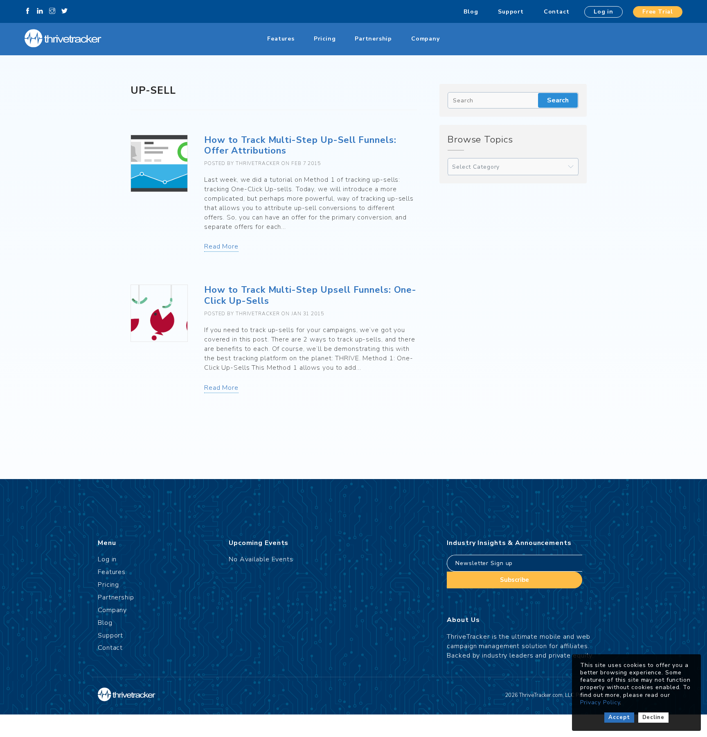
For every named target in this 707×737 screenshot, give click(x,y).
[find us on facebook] (28, 11)
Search (558, 100)
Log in (603, 12)
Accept (619, 717)
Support (511, 12)
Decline (653, 717)
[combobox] (513, 166)
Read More (221, 246)
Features (280, 39)
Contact (557, 12)
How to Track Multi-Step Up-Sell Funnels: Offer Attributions (300, 145)
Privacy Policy (600, 702)
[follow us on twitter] (64, 11)
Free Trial (657, 12)
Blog (471, 12)
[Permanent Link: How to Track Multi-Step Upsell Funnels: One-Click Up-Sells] (159, 313)
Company (425, 39)
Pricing (325, 39)
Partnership (373, 39)
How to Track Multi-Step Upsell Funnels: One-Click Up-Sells (310, 295)
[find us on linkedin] (40, 11)
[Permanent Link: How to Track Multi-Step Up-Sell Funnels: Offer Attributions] (159, 163)
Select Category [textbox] (476, 167)
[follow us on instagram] (52, 11)
